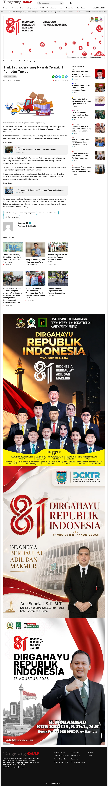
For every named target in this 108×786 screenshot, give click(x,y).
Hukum (61, 8)
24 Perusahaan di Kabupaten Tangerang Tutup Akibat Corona (40, 190)
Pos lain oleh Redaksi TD (27, 226)
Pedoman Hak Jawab (61, 762)
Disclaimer (74, 759)
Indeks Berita (75, 752)
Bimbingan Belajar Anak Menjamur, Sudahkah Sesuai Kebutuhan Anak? (82, 169)
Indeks (90, 755)
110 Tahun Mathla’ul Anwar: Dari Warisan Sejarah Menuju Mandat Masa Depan (81, 74)
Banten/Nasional (31, 8)
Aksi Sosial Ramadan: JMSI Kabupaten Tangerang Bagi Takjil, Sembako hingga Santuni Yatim (35, 293)
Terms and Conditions (78, 762)
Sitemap (90, 752)
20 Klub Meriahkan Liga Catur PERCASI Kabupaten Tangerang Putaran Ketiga (81, 87)
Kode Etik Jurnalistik (60, 759)
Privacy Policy (75, 755)
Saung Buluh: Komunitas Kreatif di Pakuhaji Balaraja (36, 149)
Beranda (6, 8)
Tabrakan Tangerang (12, 217)
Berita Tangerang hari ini (27, 213)
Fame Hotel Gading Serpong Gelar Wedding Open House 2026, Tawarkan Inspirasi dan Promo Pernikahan (81, 101)
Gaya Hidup (81, 8)
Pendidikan (70, 8)
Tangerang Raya (17, 8)
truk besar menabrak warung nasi (22, 136)
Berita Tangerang (10, 213)
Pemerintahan (52, 8)
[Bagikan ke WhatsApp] (63, 76)
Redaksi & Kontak (59, 752)
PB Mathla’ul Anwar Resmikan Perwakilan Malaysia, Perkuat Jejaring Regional (71, 12)
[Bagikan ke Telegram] (66, 76)
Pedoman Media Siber (61, 755)
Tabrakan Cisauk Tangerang (47, 213)
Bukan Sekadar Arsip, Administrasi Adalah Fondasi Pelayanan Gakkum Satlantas (80, 155)
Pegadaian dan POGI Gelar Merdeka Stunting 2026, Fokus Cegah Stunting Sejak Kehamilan (81, 128)
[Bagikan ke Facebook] (56, 76)
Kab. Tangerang (29, 61)
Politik (42, 8)
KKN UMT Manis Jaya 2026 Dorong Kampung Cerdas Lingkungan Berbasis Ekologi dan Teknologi (81, 142)
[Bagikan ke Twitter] (59, 76)
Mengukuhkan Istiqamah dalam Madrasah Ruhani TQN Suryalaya (35, 262)
